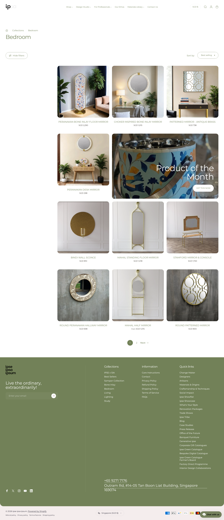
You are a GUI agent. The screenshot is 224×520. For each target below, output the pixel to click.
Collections (18, 30)
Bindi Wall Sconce (83, 257)
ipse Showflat (187, 397)
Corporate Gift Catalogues (193, 445)
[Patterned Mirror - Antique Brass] (192, 92)
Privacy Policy (149, 380)
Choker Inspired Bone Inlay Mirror (138, 121)
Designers (185, 376)
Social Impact (187, 393)
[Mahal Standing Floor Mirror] (138, 227)
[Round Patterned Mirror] (192, 295)
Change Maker (187, 372)
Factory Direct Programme (194, 464)
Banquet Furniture (189, 437)
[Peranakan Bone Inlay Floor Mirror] (83, 92)
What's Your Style (189, 405)
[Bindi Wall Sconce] (83, 227)
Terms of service (35, 515)
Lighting (108, 397)
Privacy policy (23, 515)
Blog (182, 421)
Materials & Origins (189, 384)
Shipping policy (49, 515)
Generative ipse (188, 441)
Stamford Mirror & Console (192, 257)
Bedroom (109, 389)
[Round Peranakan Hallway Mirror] (83, 295)
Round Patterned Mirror (192, 325)
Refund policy (11, 515)
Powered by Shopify (37, 511)
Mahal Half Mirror (138, 325)
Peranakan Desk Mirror (83, 189)
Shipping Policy (150, 389)
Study (107, 401)
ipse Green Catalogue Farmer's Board (191, 458)
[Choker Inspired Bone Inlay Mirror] (138, 92)
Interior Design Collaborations (195, 468)
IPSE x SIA (109, 372)
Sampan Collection (114, 380)
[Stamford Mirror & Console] (192, 227)
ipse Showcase (187, 401)
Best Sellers (110, 376)
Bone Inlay (109, 384)
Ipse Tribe (185, 417)
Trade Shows (186, 413)
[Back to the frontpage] (7, 30)
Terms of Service (150, 393)
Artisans (184, 380)
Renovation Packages (191, 409)
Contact (146, 376)
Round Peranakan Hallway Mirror (83, 325)
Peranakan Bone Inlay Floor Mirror (83, 121)
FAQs (144, 397)
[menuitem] (69, 7)
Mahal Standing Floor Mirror (138, 257)
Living (107, 393)
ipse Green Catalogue (191, 449)
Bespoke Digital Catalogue (194, 453)
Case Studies (186, 425)
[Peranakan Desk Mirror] (83, 159)
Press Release (187, 429)
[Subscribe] (53, 396)
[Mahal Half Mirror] (138, 295)
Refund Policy (149, 384)
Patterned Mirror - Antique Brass (192, 121)
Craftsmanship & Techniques (195, 389)
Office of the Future (190, 433)
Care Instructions (151, 372)
